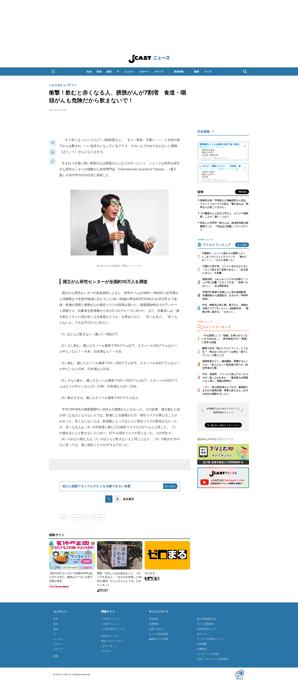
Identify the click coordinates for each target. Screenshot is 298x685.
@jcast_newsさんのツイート (215, 439)
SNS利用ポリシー (206, 628)
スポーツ (144, 71)
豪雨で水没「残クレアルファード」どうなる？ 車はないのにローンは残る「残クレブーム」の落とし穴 (225, 351)
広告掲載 (202, 643)
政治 (99, 71)
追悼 (200, 192)
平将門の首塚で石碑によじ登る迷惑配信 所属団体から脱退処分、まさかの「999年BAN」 (225, 295)
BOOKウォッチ (109, 635)
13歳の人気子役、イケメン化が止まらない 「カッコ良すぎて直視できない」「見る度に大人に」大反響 (226, 269)
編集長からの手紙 (158, 638)
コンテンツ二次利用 (208, 653)
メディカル (97, 517)
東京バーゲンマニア (112, 640)
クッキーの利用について (210, 638)
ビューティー (79, 517)
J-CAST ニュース (149, 58)
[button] (53, 71)
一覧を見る (242, 192)
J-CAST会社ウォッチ (113, 628)
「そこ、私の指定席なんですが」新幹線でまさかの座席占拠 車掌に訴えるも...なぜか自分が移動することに (225, 390)
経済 (109, 71)
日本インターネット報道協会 (212, 658)
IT (118, 71)
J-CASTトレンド (110, 623)
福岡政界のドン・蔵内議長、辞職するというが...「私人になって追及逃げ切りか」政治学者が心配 (225, 364)
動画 (196, 71)
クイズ (207, 71)
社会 (89, 71)
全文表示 (128, 499)
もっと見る (242, 245)
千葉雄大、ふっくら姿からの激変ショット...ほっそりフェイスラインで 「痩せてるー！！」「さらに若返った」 (224, 256)
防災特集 (179, 71)
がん (64, 517)
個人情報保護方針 (206, 618)
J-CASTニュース (110, 618)
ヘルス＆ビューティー (63, 85)
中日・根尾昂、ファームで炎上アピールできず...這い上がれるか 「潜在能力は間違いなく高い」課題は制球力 (225, 377)
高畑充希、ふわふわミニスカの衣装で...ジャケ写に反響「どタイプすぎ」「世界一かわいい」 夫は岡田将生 (225, 282)
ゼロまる (106, 650)
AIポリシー (203, 633)
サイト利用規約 (205, 623)
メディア (158, 71)
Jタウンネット (109, 645)
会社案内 (154, 618)
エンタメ (129, 71)
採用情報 (154, 623)
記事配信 (202, 648)
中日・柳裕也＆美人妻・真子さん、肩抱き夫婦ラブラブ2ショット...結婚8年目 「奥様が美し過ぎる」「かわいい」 (225, 308)
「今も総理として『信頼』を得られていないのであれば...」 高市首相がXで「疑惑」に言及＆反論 (225, 339)
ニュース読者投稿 (158, 633)
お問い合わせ (156, 628)
